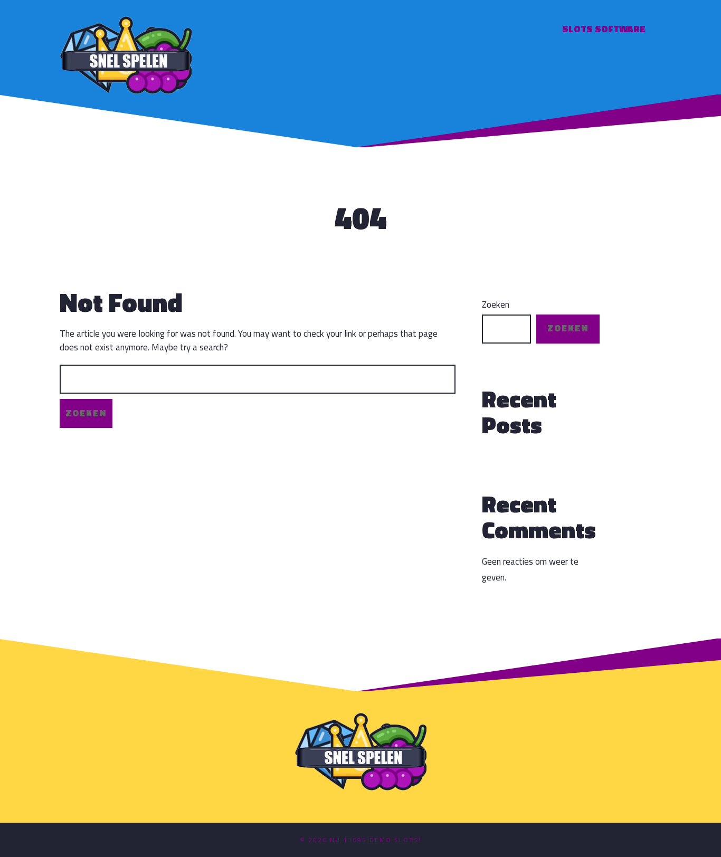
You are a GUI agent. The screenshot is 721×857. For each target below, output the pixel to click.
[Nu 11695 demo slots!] (126, 53)
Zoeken (495, 304)
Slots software (604, 29)
